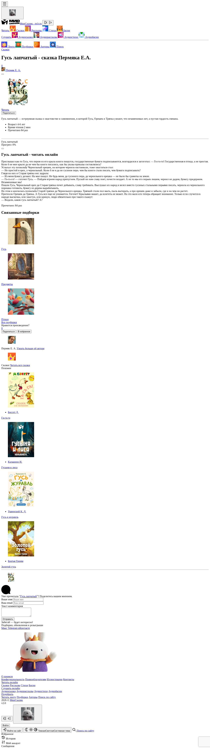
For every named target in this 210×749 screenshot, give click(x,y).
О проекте (7, 676)
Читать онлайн (9, 682)
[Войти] (12, 13)
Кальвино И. (15, 461)
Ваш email (6, 602)
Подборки (22, 697)
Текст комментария (12, 606)
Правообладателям (35, 679)
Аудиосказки (8, 691)
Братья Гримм (15, 561)
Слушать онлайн (10, 688)
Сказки (5, 49)
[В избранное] (2, 74)
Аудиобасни (55, 691)
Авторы (33, 697)
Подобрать (7, 694)
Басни (32, 685)
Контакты (68, 679)
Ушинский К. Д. (17, 511)
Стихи (24, 685)
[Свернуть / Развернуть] (47, 22)
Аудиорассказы (24, 691)
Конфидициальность (12, 679)
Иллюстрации (55, 679)
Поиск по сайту (47, 697)
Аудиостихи (41, 691)
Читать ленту (8, 697)
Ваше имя (6, 599)
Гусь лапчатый (28, 596)
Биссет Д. (13, 412)
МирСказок (16, 700)
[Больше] (2, 148)
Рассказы (15, 685)
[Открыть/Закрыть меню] (4, 4)
